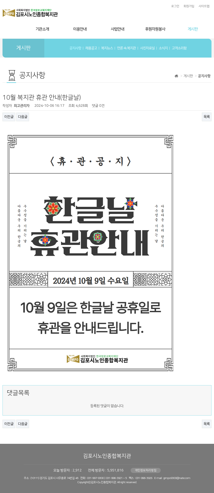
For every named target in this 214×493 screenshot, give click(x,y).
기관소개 (42, 29)
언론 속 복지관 (126, 48)
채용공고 (91, 48)
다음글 (22, 117)
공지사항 (75, 48)
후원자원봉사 (155, 29)
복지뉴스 (107, 48)
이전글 (9, 117)
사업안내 (117, 29)
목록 (207, 117)
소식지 (163, 48)
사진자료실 (147, 48)
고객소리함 (179, 48)
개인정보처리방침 (146, 470)
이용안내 (80, 29)
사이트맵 (204, 6)
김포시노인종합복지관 (107, 456)
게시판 (193, 29)
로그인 (175, 6)
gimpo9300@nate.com (176, 478)
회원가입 (188, 6)
